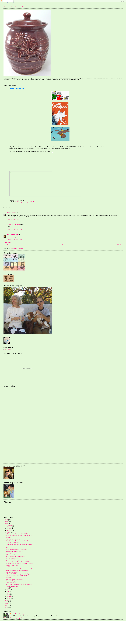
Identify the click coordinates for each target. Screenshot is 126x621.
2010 (6, 605)
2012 (6, 602)
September (10, 530)
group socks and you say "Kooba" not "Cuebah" (18, 560)
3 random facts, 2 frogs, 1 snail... (14, 579)
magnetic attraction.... (12, 572)
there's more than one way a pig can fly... (16, 549)
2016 (6, 520)
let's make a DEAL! (11, 554)
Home (63, 245)
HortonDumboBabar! (11, 546)
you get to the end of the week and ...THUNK (18, 561)
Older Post (120, 245)
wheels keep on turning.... (13, 539)
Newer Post (7, 245)
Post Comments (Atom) (16, 248)
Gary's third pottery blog (17, 614)
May (8, 591)
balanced (8, 577)
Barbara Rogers (11, 212)
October (9, 528)
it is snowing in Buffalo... (12, 558)
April (8, 593)
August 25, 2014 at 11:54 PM (14, 239)
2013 (6, 600)
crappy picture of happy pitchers (14, 551)
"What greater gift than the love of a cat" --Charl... (19, 553)
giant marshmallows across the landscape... (17, 570)
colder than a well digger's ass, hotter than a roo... (19, 584)
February (9, 596)
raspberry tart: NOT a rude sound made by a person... (20, 563)
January (9, 598)
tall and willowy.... (11, 581)
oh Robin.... (9, 567)
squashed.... (9, 537)
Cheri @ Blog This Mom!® (13, 224)
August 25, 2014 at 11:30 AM (14, 229)
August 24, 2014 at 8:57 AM (14, 219)
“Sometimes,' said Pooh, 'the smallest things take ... (19, 544)
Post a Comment (8, 242)
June (8, 589)
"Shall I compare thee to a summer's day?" (17, 541)
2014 (6, 523)
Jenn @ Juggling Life (12, 234)
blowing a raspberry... (12, 565)
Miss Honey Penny (11, 582)
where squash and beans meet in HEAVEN (17, 534)
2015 (6, 521)
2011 (6, 603)
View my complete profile (16, 618)
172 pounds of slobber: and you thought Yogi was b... (19, 574)
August (9, 532)
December (9, 525)
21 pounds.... (9, 547)
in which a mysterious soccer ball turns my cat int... (19, 535)
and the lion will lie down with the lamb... (17, 575)
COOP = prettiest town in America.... (16, 556)
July (8, 588)
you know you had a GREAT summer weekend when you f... (21, 568)
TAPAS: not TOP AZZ (12, 586)
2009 (6, 607)
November (9, 527)
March (8, 595)
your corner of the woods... (13, 542)
